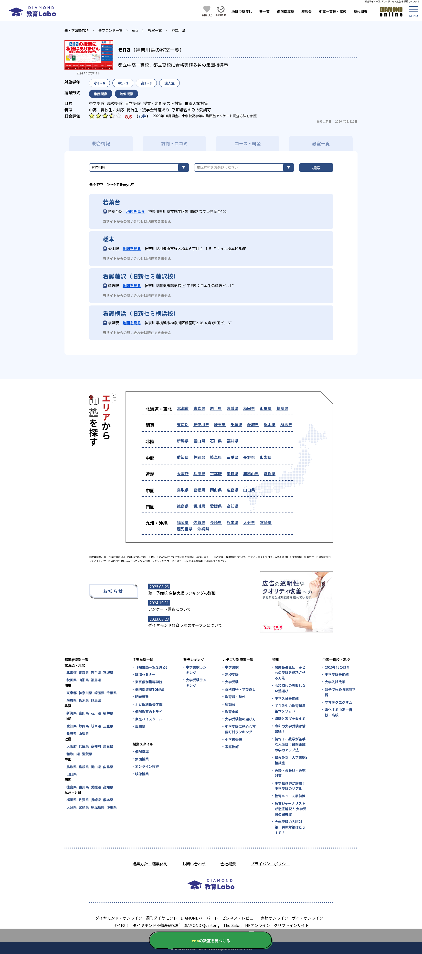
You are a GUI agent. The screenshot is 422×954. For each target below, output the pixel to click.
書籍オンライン (274, 918)
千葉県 (236, 424)
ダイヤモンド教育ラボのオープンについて (185, 625)
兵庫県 (199, 473)
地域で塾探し (242, 11)
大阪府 (183, 473)
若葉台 (111, 202)
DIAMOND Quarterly (201, 925)
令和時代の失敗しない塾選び (290, 688)
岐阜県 (216, 457)
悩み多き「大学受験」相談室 (291, 760)
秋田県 (249, 408)
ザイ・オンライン (307, 918)
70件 (142, 116)
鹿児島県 (184, 529)
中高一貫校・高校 (332, 11)
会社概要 (228, 864)
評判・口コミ (174, 143)
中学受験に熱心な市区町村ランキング (240, 729)
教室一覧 (155, 30)
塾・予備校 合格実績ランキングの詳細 (182, 593)
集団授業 (142, 758)
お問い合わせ (194, 864)
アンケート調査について (169, 609)
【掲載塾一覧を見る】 (152, 667)
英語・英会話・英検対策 (290, 773)
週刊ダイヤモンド (161, 918)
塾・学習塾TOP (76, 30)
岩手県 (216, 408)
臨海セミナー (145, 674)
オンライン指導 (147, 766)
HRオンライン (257, 925)
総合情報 (101, 143)
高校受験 (232, 674)
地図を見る (135, 211)
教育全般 (232, 711)
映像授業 (142, 773)
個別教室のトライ (148, 711)
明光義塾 (142, 696)
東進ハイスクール (148, 718)
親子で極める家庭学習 (340, 692)
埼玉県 (220, 424)
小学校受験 (233, 739)
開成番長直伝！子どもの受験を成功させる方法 (290, 673)
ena (135, 30)
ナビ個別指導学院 (148, 704)
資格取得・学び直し (240, 689)
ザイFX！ (121, 925)
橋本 (109, 239)
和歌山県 (251, 473)
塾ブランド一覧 (110, 30)
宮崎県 (266, 522)
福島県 (282, 408)
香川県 (199, 506)
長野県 (249, 457)
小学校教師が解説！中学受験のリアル (290, 786)
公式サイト (93, 73)
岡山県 (216, 490)
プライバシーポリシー (270, 864)
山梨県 (266, 457)
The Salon (232, 925)
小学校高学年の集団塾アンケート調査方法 (214, 115)
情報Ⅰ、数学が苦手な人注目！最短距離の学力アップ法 (290, 744)
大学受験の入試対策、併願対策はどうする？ (290, 827)
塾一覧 (264, 11)
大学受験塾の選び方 (240, 718)
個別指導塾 (285, 11)
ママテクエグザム (338, 702)
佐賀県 (199, 522)
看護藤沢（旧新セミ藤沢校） (141, 276)
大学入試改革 (335, 681)
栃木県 (269, 424)
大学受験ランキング (196, 682)
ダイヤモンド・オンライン (118, 918)
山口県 (249, 490)
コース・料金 (248, 143)
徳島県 (183, 506)
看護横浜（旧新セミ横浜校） (141, 313)
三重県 (232, 457)
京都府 (216, 473)
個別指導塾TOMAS (149, 689)
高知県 (232, 506)
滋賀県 (269, 473)
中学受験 (232, 667)
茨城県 (253, 424)
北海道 (183, 408)
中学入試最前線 (287, 698)
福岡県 (183, 522)
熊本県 (232, 522)
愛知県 (183, 457)
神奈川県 (178, 30)
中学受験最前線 (337, 674)
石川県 (216, 441)
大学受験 (232, 681)
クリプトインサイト (291, 925)
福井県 (232, 441)
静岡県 (199, 457)
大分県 (249, 522)
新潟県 (183, 441)
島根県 (199, 490)
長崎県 (216, 522)
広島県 (232, 490)
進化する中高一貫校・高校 (338, 712)
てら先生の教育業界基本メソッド (290, 708)
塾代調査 (360, 11)
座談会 (306, 11)
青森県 (199, 408)
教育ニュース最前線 (290, 795)
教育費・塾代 (235, 696)
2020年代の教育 (337, 667)
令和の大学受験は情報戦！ (290, 728)
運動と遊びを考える (290, 718)
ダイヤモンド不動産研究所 (156, 925)
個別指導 (142, 751)
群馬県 (286, 424)
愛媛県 (216, 506)
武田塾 (140, 726)
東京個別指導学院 (148, 681)
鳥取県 (183, 490)
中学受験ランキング (196, 670)
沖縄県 (203, 529)
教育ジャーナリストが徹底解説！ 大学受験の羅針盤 (290, 809)
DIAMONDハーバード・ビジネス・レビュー (219, 918)
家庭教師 (232, 746)
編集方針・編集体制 (150, 864)
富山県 (199, 441)
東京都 (183, 424)
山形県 (266, 408)
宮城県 (232, 408)
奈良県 (232, 473)
